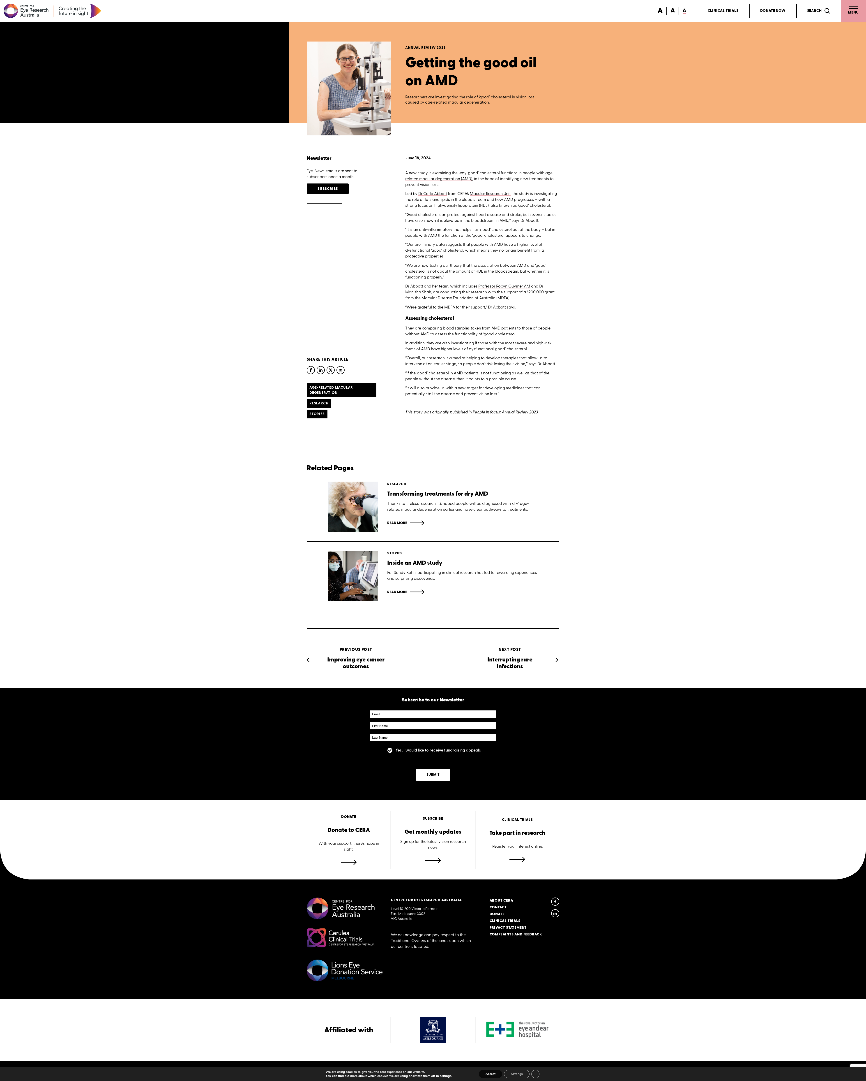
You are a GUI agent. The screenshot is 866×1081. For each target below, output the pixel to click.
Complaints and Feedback (516, 934)
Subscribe (328, 188)
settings (445, 1076)
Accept (490, 1074)
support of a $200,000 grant (529, 292)
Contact (498, 907)
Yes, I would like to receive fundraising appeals (438, 750)
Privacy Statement (508, 927)
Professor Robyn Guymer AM (504, 286)
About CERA (501, 900)
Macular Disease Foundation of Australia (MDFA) (465, 297)
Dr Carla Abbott (432, 193)
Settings (517, 1074)
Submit (433, 774)
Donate (772, 10)
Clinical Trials (723, 10)
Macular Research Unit (490, 193)
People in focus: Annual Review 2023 (505, 412)
